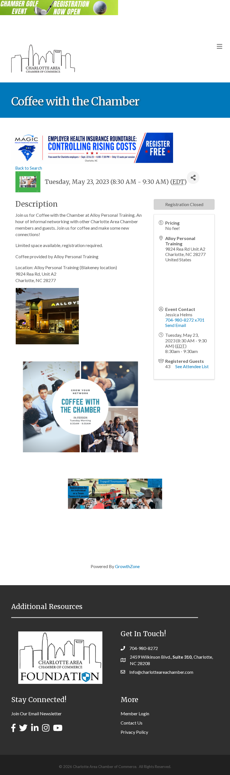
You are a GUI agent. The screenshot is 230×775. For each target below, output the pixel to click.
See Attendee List (192, 366)
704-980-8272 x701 (184, 319)
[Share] (193, 177)
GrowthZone (127, 566)
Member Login (135, 713)
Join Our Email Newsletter (36, 713)
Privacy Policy (134, 732)
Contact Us (131, 722)
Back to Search (28, 168)
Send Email (175, 325)
